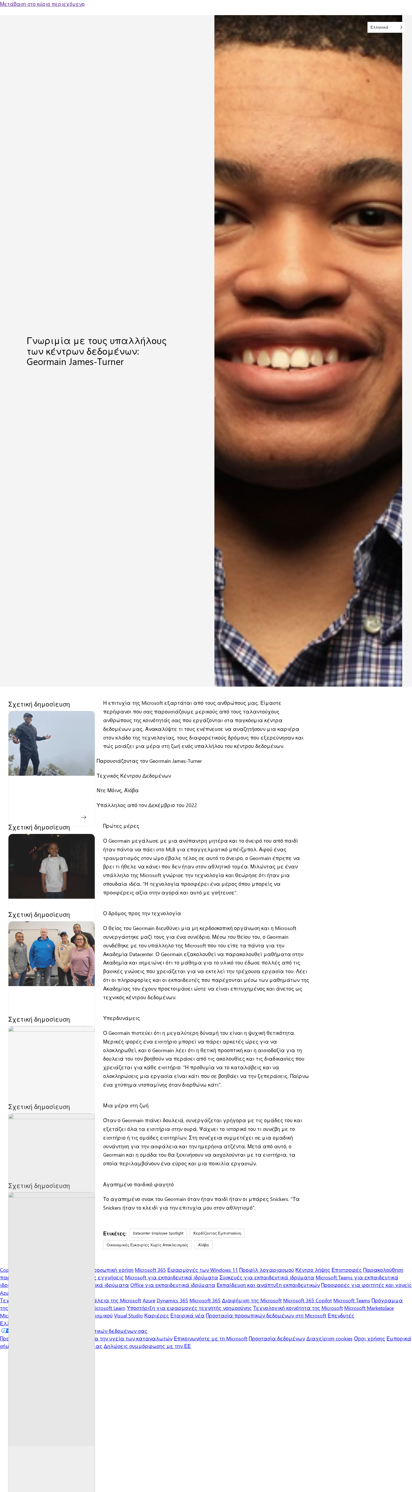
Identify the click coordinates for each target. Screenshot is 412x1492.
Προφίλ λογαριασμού (266, 1269)
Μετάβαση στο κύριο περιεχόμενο (42, 3)
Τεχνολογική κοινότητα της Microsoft (298, 1307)
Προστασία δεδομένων (277, 1338)
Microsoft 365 (150, 1269)
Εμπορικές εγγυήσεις (97, 1277)
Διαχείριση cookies (329, 1338)
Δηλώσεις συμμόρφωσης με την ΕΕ (147, 1345)
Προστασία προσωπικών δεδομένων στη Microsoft (266, 1315)
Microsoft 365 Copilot (307, 1300)
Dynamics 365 (172, 1300)
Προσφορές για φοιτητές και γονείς (366, 1284)
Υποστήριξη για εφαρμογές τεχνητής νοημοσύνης (189, 1307)
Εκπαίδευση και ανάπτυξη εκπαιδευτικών (268, 1284)
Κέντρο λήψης (312, 1269)
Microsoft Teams (351, 1300)
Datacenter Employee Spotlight (158, 1233)
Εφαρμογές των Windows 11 (202, 1269)
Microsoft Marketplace (369, 1307)
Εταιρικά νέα (187, 1315)
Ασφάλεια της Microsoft (111, 1300)
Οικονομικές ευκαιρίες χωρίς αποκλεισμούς (147, 1244)
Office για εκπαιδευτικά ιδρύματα (172, 1284)
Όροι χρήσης (369, 1338)
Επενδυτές (341, 1315)
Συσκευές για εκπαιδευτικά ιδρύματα (266, 1277)
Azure (149, 1300)
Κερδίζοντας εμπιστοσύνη (217, 1233)
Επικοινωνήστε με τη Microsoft (210, 1338)
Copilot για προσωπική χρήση (97, 1269)
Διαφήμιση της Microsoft (252, 1300)
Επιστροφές (347, 1269)
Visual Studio (128, 1315)
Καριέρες (156, 1315)
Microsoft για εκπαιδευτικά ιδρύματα (171, 1277)
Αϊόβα (203, 1244)
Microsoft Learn (108, 1307)
